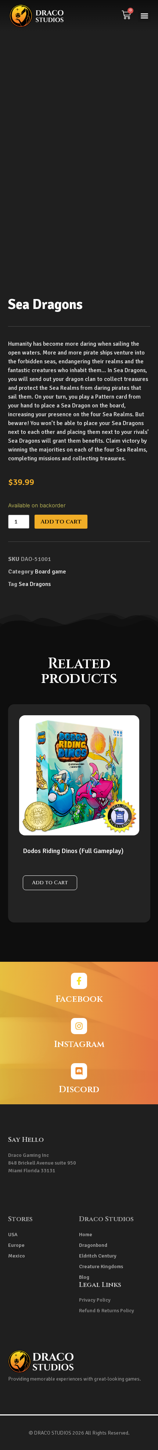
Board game (50, 571)
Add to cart (61, 522)
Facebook (79, 999)
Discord (79, 1089)
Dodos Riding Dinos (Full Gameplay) (73, 851)
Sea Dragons (35, 584)
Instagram (79, 1044)
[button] (144, 16)
